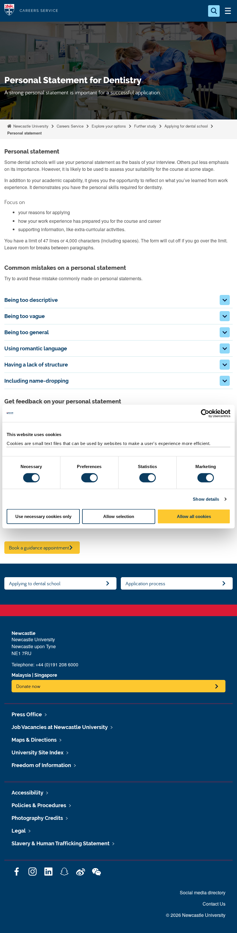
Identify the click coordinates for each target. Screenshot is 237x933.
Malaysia (21, 675)
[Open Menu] (228, 11)
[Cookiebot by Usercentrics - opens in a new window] (205, 413)
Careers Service (70, 126)
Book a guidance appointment (39, 547)
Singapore (45, 675)
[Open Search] (214, 11)
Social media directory (202, 892)
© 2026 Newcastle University (195, 915)
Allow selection (118, 516)
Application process (145, 583)
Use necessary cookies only (43, 516)
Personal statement (24, 133)
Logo (9, 11)
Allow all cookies (194, 516)
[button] (225, 300)
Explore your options (109, 126)
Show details (206, 498)
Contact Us (214, 903)
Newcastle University (30, 126)
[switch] (89, 477)
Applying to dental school (34, 583)
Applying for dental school (186, 126)
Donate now (28, 686)
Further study (145, 126)
